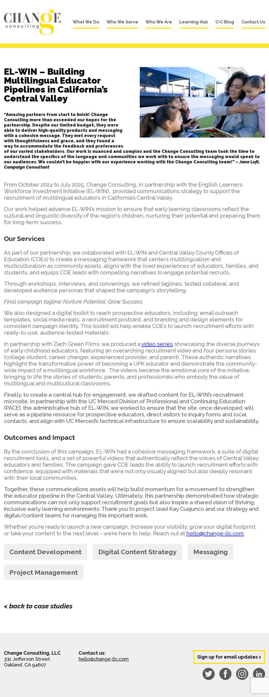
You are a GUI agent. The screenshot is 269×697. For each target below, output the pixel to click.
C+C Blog (224, 21)
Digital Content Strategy (137, 552)
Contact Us (253, 21)
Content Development (45, 552)
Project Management (43, 572)
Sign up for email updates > (229, 657)
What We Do (86, 21)
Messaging (210, 552)
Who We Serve (122, 21)
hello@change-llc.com (215, 533)
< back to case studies (38, 606)
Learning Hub (193, 21)
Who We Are (159, 21)
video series (157, 344)
